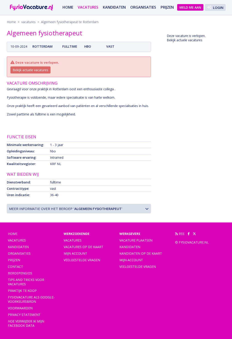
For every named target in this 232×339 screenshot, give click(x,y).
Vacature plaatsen (135, 240)
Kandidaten (114, 7)
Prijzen (167, 7)
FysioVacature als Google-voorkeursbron (31, 299)
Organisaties (143, 7)
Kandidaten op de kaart (140, 253)
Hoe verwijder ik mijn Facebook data (26, 323)
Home (68, 7)
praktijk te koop (22, 290)
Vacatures (73, 240)
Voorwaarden (20, 308)
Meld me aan (190, 7)
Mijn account (75, 253)
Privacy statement (24, 314)
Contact (15, 266)
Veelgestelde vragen (82, 260)
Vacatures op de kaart (83, 247)
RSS (181, 234)
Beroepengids (20, 273)
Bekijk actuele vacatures (30, 70)
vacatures (88, 7)
